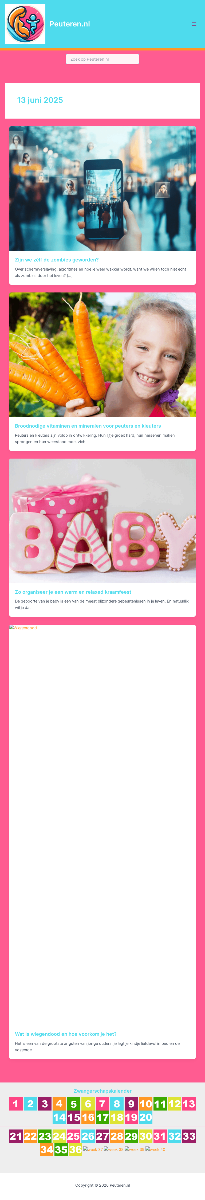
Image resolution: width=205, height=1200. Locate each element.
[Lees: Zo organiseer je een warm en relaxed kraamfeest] (102, 520)
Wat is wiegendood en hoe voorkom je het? (66, 1034)
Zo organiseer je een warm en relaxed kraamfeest (73, 592)
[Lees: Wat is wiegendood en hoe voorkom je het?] (102, 824)
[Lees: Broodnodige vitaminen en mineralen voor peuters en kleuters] (102, 354)
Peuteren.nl (69, 23)
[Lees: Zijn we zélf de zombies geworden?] (102, 188)
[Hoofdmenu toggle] (194, 24)
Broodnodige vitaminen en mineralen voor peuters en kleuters (88, 426)
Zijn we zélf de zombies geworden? (57, 260)
